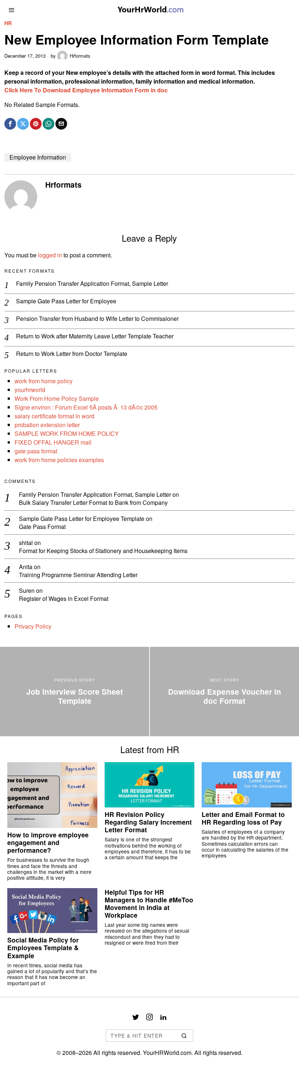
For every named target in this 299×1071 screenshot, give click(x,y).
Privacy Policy (33, 626)
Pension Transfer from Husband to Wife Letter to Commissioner (97, 319)
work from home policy (44, 381)
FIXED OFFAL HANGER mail (53, 442)
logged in (50, 255)
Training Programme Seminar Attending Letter (78, 575)
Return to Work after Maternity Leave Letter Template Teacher (95, 336)
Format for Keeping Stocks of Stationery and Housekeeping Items (103, 551)
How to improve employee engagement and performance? (48, 842)
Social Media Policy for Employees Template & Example (43, 947)
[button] (184, 1035)
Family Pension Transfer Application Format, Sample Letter (92, 284)
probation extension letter (47, 425)
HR (8, 23)
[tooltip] (10, 124)
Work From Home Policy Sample (57, 398)
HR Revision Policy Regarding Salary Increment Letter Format (148, 821)
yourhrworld (30, 389)
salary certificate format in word (54, 416)
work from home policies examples (59, 460)
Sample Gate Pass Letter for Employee (66, 301)
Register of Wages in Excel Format (63, 599)
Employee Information (37, 157)
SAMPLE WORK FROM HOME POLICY (67, 433)
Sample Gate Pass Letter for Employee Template (81, 518)
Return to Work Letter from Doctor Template (71, 354)
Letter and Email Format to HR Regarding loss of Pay (243, 818)
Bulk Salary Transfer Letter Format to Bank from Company (93, 503)
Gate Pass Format (42, 527)
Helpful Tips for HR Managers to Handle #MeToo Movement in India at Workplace (149, 903)
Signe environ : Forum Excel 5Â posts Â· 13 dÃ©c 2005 (86, 407)
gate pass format (36, 451)
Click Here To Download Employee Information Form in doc (86, 90)
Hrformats (80, 55)
